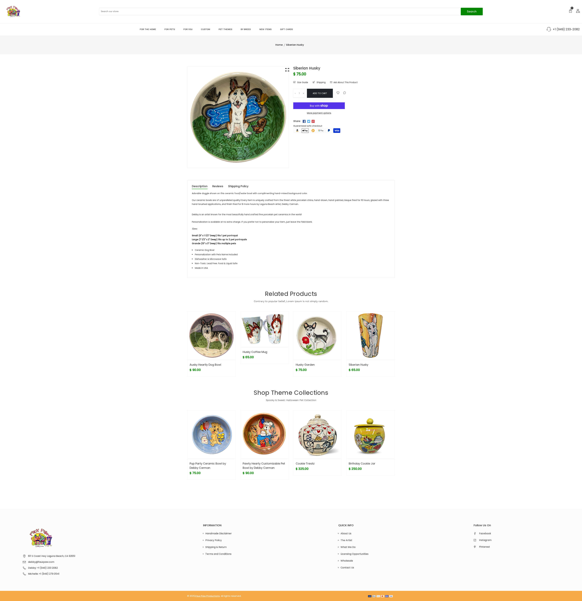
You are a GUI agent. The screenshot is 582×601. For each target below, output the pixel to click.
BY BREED (246, 29)
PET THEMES (225, 29)
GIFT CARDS (286, 29)
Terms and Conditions (218, 554)
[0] (570, 11)
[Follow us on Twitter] (308, 121)
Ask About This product (345, 82)
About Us (346, 533)
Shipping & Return (216, 547)
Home (279, 45)
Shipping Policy (238, 186)
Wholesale (347, 560)
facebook (485, 533)
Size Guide (302, 82)
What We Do (348, 547)
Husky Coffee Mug (255, 352)
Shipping (321, 82)
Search (472, 11)
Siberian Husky (358, 365)
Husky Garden (305, 365)
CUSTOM (205, 29)
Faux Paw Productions (207, 596)
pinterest (484, 547)
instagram (485, 540)
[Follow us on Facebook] (304, 121)
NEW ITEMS (265, 29)
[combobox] (291, 11)
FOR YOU (187, 29)
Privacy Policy (213, 540)
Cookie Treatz (305, 463)
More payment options (319, 112)
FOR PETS (169, 29)
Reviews (217, 186)
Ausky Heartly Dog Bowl (205, 365)
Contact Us (347, 567)
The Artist (346, 540)
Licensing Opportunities (354, 554)
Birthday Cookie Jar (362, 463)
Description (199, 186)
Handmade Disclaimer (218, 533)
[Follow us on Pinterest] (313, 121)
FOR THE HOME (148, 29)
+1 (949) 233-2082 (566, 29)
